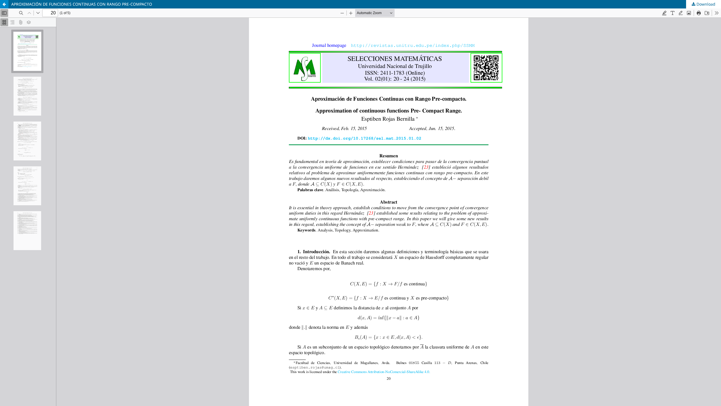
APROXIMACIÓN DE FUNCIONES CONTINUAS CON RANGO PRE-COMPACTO (81, 4)
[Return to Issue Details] (4, 4)
